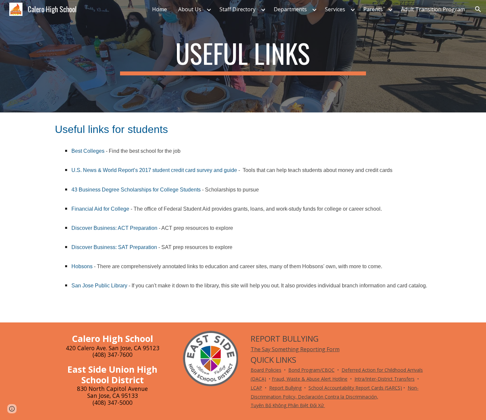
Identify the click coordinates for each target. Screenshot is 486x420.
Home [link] (159, 9)
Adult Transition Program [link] (433, 9)
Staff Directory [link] (238, 9)
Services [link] (335, 9)
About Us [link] (189, 9)
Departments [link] (290, 9)
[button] (478, 9)
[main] (243, 56)
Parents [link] (373, 9)
